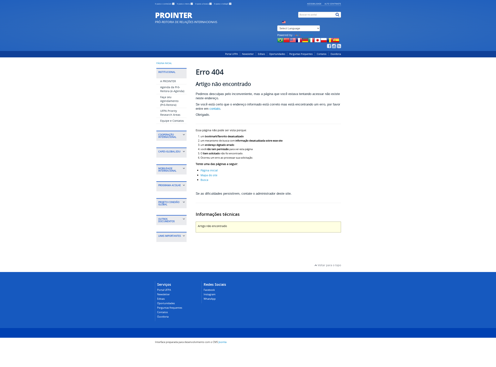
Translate (307, 35)
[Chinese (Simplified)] (286, 41)
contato (214, 109)
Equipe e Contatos (172, 121)
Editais (261, 54)
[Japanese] (317, 41)
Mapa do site (209, 175)
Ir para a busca (203, 4)
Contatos (321, 54)
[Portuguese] (280, 41)
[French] (299, 41)
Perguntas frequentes (301, 54)
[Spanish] (336, 41)
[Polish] (324, 41)
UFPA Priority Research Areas (170, 113)
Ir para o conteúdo (164, 4)
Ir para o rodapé (222, 4)
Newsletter (248, 54)
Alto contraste (333, 3)
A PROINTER (168, 81)
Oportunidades (277, 54)
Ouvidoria (336, 54)
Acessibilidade (314, 3)
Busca (204, 180)
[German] (305, 41)
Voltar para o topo (329, 265)
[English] (293, 41)
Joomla (222, 342)
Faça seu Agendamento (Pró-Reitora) (169, 101)
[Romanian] (330, 41)
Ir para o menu (184, 4)
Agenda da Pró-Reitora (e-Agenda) (172, 89)
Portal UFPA (231, 54)
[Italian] (311, 41)
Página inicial (164, 63)
